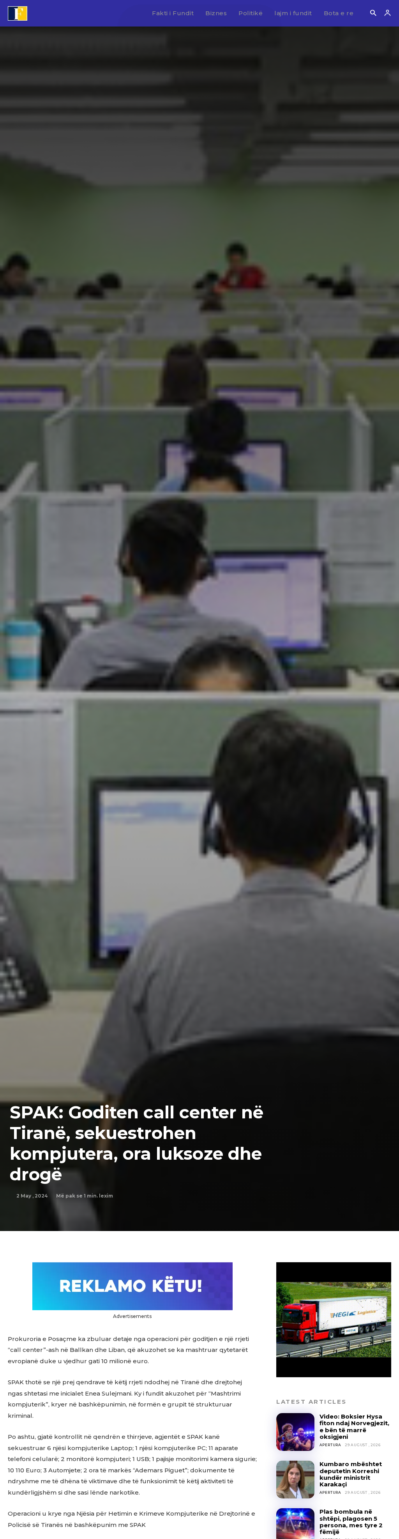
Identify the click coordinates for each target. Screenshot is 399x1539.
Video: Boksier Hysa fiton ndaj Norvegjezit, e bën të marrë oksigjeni (354, 1426)
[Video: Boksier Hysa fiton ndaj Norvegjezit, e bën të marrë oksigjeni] (295, 1432)
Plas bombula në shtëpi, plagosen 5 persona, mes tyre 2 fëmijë (351, 1521)
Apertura (330, 1445)
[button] (373, 13)
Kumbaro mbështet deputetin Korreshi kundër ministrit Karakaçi (351, 1474)
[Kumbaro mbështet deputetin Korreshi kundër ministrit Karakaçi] (295, 1479)
